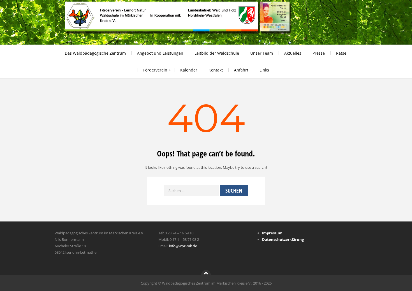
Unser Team (261, 53)
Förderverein (155, 70)
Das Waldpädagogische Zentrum (95, 53)
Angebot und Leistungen (160, 53)
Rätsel (342, 53)
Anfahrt (241, 70)
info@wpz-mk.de (183, 245)
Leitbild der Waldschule (217, 53)
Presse (319, 53)
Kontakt (216, 70)
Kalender (188, 70)
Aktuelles (292, 53)
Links (264, 70)
